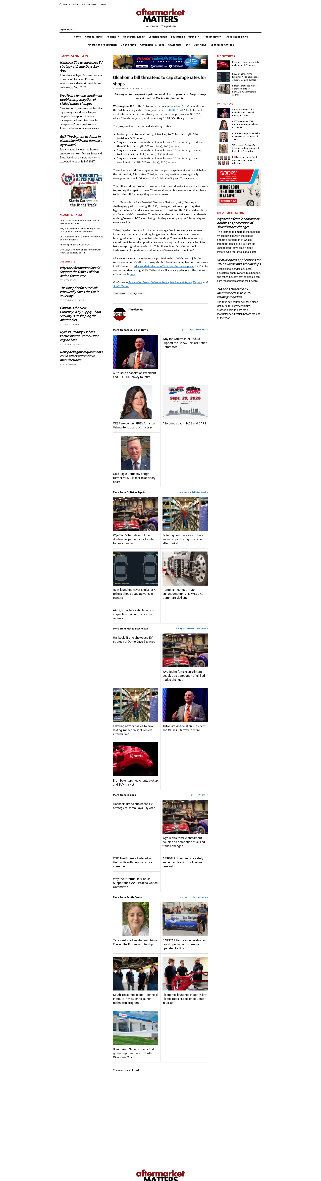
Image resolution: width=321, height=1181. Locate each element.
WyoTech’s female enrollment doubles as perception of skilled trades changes (81, 100)
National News (94, 36)
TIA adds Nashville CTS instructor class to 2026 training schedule (233, 293)
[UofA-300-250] (82, 207)
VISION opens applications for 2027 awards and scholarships (239, 262)
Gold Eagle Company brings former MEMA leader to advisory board (80, 251)
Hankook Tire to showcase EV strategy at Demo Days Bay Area (81, 66)
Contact (103, 4)
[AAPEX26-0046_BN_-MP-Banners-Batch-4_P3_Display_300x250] (239, 205)
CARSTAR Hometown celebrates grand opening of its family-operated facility (184, 944)
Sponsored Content (222, 44)
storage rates (136, 293)
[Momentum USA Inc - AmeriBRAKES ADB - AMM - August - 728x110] (160, 68)
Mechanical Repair (134, 36)
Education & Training (183, 36)
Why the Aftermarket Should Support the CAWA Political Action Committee (80, 230)
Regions (111, 36)
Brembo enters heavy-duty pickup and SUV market (135, 782)
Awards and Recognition (102, 44)
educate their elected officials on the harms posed (164, 266)
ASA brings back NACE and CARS (76, 244)
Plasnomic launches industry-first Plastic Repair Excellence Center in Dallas (185, 999)
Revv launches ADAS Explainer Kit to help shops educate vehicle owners (135, 593)
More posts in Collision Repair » (193, 492)
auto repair (120, 293)
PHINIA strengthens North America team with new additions (244, 159)
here (132, 274)
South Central (121, 286)
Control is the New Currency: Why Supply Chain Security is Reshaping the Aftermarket (80, 314)
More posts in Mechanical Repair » (192, 628)
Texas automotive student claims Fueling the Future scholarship (135, 942)
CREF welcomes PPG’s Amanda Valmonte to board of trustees (81, 238)
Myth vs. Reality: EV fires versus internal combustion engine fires (79, 336)
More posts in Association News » (192, 329)
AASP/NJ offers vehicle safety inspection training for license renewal (133, 614)
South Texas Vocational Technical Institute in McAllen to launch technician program (135, 999)
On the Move (128, 44)
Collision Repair (158, 36)
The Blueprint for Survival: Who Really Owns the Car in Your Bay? (79, 292)
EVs (188, 44)
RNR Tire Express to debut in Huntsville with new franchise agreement (81, 141)
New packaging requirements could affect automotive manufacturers (81, 356)
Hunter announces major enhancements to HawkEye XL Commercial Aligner (183, 593)
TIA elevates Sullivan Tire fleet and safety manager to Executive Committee (246, 148)
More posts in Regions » (197, 794)
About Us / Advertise (84, 4)
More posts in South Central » (194, 897)
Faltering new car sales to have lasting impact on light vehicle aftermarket (183, 539)
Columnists (175, 44)
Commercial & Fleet (152, 44)
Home (77, 36)
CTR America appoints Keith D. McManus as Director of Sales (246, 136)
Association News (237, 36)
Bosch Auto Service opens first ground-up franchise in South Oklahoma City (133, 1053)
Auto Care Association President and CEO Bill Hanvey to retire (80, 222)
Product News (211, 36)
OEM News (200, 44)
